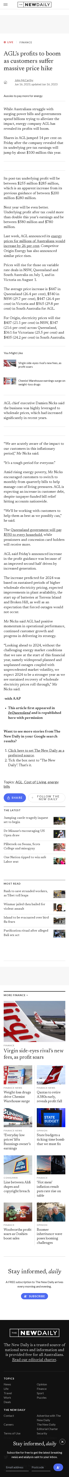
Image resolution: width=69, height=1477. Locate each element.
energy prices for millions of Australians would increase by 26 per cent (34, 241)
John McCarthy (24, 80)
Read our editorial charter (34, 1360)
